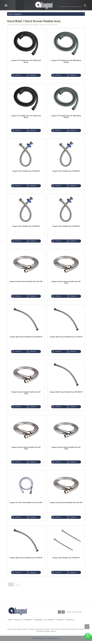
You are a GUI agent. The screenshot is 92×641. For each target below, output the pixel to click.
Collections (27, 620)
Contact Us (70, 620)
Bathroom (16, 25)
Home (9, 25)
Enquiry (33, 75)
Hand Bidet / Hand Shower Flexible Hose (44, 25)
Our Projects (49, 620)
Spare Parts (25, 25)
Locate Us (59, 620)
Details (18, 75)
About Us (17, 620)
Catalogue (38, 620)
